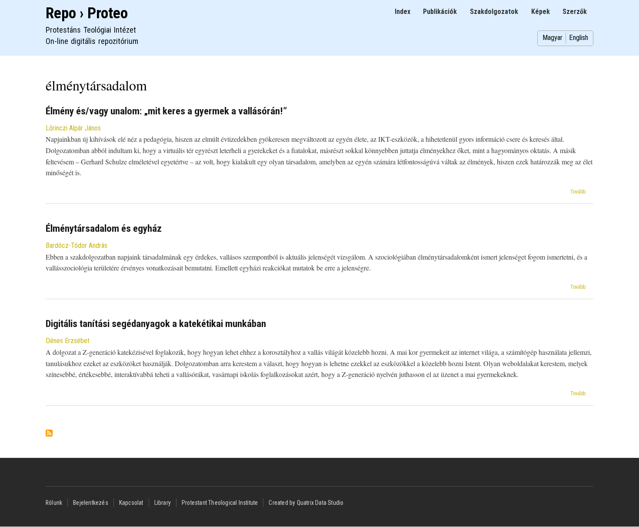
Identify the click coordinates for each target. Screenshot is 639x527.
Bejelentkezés (90, 502)
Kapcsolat (131, 502)
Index (402, 11)
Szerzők (574, 11)
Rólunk (54, 502)
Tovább (578, 192)
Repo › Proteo (87, 13)
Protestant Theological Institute (220, 502)
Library (162, 502)
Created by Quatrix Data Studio (306, 502)
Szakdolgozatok (494, 11)
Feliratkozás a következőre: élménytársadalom (49, 434)
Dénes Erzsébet (68, 341)
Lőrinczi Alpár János (73, 128)
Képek (540, 11)
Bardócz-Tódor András (76, 245)
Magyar (552, 37)
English (578, 37)
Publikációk (440, 11)
